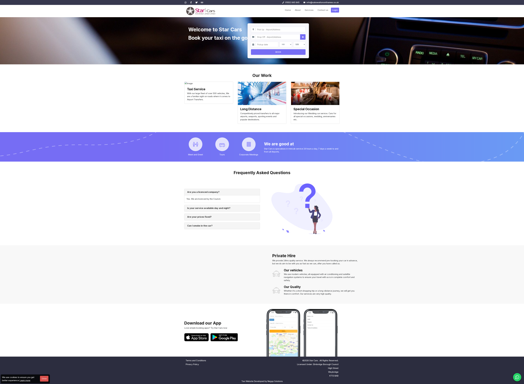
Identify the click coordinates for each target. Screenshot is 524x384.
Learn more (25, 380)
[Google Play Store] (224, 337)
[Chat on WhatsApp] (517, 377)
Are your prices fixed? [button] (199, 216)
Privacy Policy (192, 364)
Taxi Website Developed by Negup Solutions (262, 381)
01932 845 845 (292, 2)
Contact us (323, 10)
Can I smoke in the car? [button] (199, 225)
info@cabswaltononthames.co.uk (322, 2)
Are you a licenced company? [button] (203, 192)
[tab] (222, 192)
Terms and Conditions (196, 360)
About (298, 10)
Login (335, 10)
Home (288, 10)
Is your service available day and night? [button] (208, 208)
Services (309, 10)
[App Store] (197, 337)
